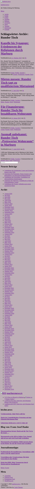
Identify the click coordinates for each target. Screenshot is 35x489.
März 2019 (7, 344)
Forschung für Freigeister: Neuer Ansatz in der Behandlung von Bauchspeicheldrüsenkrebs (18, 174)
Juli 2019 (7, 337)
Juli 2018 (7, 357)
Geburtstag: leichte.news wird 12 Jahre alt (14, 423)
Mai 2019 (7, 340)
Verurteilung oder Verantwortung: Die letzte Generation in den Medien (15, 458)
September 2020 (9, 313)
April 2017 (7, 382)
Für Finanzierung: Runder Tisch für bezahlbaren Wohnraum (16, 110)
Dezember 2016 (9, 389)
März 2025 (7, 222)
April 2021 (7, 301)
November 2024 (9, 229)
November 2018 (9, 350)
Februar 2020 (8, 325)
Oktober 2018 (8, 352)
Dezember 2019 (9, 328)
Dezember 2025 (9, 207)
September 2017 (9, 374)
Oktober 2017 (8, 372)
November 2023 (9, 249)
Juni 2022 (7, 278)
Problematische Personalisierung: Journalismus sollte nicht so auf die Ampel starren (17, 452)
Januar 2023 (8, 266)
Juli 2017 (7, 377)
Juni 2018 (7, 359)
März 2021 (7, 303)
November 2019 (9, 330)
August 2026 (8, 193)
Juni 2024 (7, 237)
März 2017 (7, 384)
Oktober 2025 (8, 210)
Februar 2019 (8, 345)
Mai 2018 (7, 360)
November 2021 (9, 290)
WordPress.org (8, 481)
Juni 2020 (7, 318)
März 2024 (7, 242)
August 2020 (8, 315)
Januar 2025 (8, 226)
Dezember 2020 (9, 308)
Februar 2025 (8, 224)
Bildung (6, 21)
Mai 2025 (7, 219)
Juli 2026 (7, 195)
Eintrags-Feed (8, 477)
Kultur (6, 17)
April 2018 (7, 362)
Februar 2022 (8, 285)
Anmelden (7, 476)
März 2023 (7, 263)
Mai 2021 (7, 300)
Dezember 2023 (9, 247)
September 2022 (9, 273)
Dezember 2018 (9, 349)
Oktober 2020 (8, 312)
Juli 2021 (7, 296)
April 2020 (7, 322)
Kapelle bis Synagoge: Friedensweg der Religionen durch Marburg (15, 48)
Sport (6, 24)
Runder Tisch (29, 74)
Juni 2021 (7, 298)
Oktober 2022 (8, 271)
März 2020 (7, 323)
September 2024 (9, 232)
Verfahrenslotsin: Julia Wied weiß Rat (13, 414)
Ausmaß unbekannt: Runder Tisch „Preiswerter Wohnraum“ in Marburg (17, 139)
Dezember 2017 (9, 369)
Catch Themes (18, 487)
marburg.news (5, 5)
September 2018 (9, 354)
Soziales (6, 19)
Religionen (21, 74)
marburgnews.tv (14, 393)
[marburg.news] (6, 1)
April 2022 (7, 281)
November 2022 (9, 269)
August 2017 (8, 376)
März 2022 (7, 283)
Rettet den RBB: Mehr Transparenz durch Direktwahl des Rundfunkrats (14, 463)
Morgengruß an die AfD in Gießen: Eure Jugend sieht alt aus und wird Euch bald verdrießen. (16, 437)
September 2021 (9, 293)
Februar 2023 (8, 264)
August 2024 (8, 234)
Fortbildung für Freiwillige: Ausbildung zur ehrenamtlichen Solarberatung (17, 178)
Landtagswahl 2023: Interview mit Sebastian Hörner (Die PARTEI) (17, 401)
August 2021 (8, 295)
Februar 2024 (8, 244)
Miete (2, 102)
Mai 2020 (7, 320)
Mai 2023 (7, 259)
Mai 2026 (7, 199)
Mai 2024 (7, 239)
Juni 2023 (7, 258)
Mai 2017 (7, 381)
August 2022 (8, 274)
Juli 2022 (7, 276)
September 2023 (9, 252)
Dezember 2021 (9, 288)
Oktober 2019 (8, 332)
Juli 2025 (7, 215)
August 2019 (8, 335)
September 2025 (9, 212)
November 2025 (9, 209)
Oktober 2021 (8, 291)
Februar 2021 (8, 305)
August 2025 (8, 214)
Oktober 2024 (8, 231)
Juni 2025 (7, 217)
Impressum (7, 28)
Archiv (6, 14)
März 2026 (7, 202)
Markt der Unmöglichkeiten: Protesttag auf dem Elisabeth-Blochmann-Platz (16, 418)
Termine (6, 26)
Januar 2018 (8, 367)
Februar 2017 (8, 386)
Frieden (15, 74)
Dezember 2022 (9, 268)
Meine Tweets (5, 468)
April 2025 (7, 220)
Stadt (10, 160)
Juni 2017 (7, 379)
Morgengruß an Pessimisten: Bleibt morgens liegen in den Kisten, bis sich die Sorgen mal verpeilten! (17, 442)
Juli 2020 (7, 317)
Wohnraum (17, 102)
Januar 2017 (8, 387)
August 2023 (8, 254)
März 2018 (7, 364)
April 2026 (7, 200)
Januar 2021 (8, 306)
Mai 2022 (7, 279)
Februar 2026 (8, 204)
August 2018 (8, 355)
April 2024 (7, 241)
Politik (6, 16)
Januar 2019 (8, 347)
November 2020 (9, 310)
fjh (25, 58)
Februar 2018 (8, 366)
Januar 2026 (8, 205)
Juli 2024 (7, 236)
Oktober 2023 (8, 251)
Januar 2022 (8, 286)
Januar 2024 (8, 246)
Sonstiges (7, 23)
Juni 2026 (7, 197)
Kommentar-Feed (9, 479)
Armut (3, 129)
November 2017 (9, 371)
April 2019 (7, 342)
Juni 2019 (7, 339)
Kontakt (6, 29)
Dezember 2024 (9, 227)
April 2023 (7, 261)
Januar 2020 (8, 327)
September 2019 (9, 333)
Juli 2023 (7, 256)
